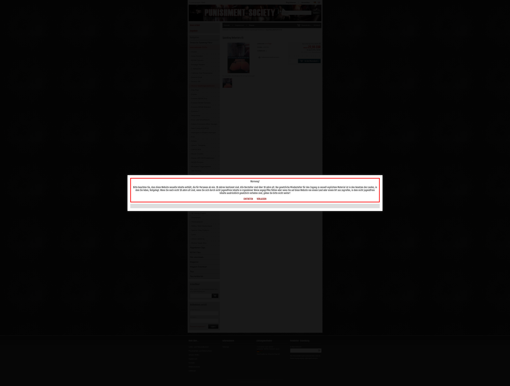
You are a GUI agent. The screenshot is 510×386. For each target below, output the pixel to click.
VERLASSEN (261, 198)
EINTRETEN (248, 198)
